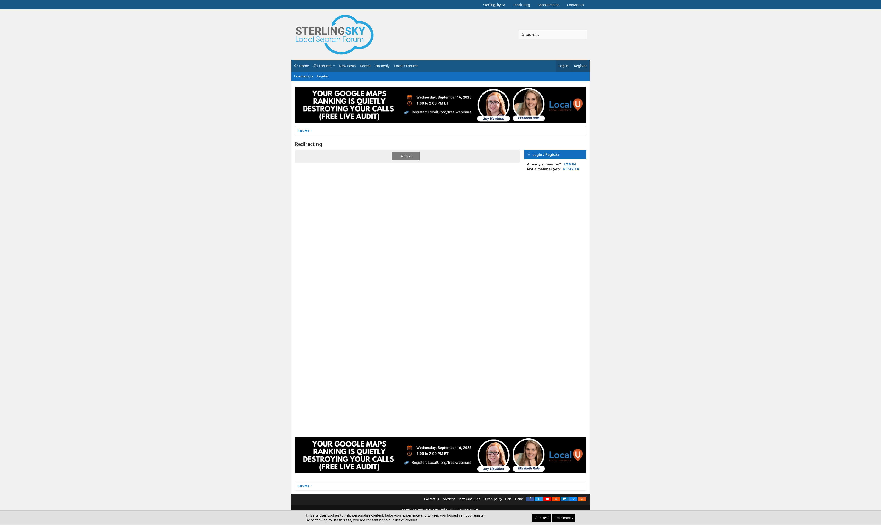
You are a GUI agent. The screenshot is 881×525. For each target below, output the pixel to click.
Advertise (448, 499)
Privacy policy (492, 499)
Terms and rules (469, 499)
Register (322, 76)
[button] (334, 66)
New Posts (347, 65)
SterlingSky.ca (494, 4)
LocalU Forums (406, 65)
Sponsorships (548, 4)
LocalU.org (521, 4)
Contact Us (575, 4)
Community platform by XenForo (440, 510)
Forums (325, 65)
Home (304, 65)
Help (508, 499)
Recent (365, 65)
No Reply (382, 65)
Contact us (431, 499)
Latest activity (303, 76)
